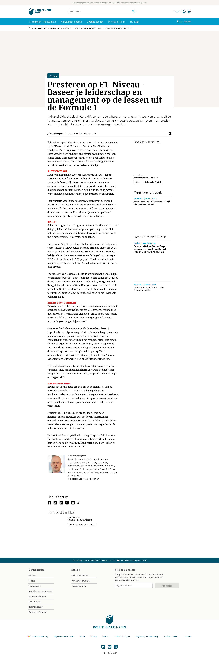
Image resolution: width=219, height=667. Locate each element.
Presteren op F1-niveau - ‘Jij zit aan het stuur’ (152, 203)
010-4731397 (185, 22)
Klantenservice (36, 570)
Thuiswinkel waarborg (39, 637)
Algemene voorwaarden (63, 637)
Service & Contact (171, 637)
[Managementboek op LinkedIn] (103, 647)
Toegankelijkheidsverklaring (146, 637)
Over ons (32, 575)
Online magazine (40, 28)
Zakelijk (75, 570)
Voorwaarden (34, 586)
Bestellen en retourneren (40, 591)
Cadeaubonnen (78, 586)
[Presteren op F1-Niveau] (142, 158)
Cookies (105, 637)
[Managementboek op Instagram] (116, 647)
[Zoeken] (133, 11)
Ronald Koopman (57, 133)
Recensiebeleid (35, 607)
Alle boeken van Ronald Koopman (83, 479)
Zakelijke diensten (80, 575)
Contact (31, 581)
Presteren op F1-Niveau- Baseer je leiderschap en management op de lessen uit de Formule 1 (97, 28)
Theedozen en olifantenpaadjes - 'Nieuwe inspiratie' (150, 288)
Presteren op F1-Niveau (146, 177)
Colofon (82, 637)
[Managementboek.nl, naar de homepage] (39, 14)
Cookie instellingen (122, 637)
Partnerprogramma (37, 612)
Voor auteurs (34, 601)
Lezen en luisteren (37, 596)
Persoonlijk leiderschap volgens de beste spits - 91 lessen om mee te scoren (150, 249)
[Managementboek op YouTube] (109, 647)
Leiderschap (54, 28)
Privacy (94, 637)
